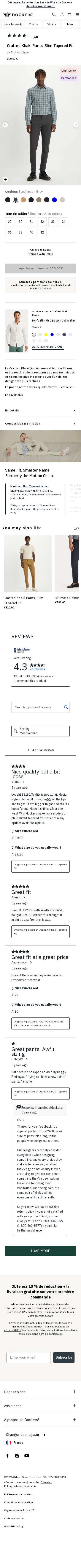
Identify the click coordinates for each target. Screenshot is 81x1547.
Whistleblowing (13, 1526)
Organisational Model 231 (20, 1510)
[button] (5, 124)
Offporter (46, 1482)
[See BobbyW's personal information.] (26, 1059)
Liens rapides (14, 1392)
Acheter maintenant (48, 346)
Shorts (51, 24)
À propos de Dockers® (22, 1420)
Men (70, 24)
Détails (47, 288)
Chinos (33, 24)
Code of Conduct (14, 1518)
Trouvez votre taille (40, 254)
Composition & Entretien (22, 423)
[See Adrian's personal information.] (24, 897)
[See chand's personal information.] (23, 781)
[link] (39, 666)
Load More (40, 1251)
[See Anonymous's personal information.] (30, 962)
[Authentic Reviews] (22, 650)
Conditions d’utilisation (18, 1502)
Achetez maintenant (40, 6)
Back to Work (13, 24)
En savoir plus (14, 394)
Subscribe (64, 1357)
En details (12, 410)
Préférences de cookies (18, 1494)
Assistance (13, 1406)
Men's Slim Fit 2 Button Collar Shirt (54, 320)
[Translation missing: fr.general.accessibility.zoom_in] (5, 179)
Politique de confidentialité (20, 1486)
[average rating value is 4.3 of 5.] (19, 35)
